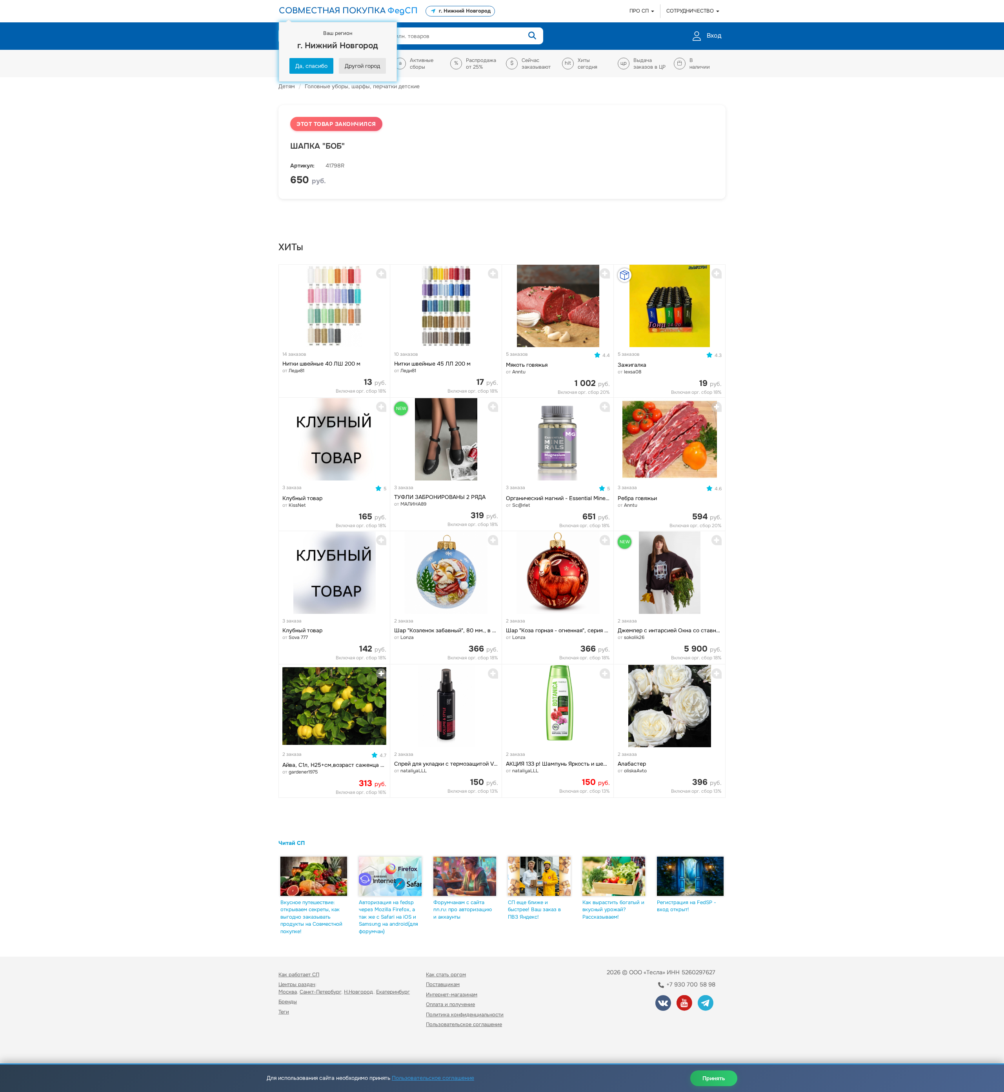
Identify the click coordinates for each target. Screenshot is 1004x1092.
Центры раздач (296, 984)
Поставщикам (443, 984)
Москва (287, 991)
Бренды (287, 1001)
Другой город (362, 65)
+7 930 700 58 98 (690, 984)
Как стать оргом (446, 974)
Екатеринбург (393, 991)
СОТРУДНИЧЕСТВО (690, 10)
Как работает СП (298, 974)
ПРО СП (639, 10)
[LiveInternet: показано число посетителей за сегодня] (295, 1047)
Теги (283, 1011)
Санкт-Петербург (320, 991)
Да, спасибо (311, 65)
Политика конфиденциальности (465, 1014)
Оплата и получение (450, 1004)
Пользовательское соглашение (464, 1024)
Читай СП (291, 842)
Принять (713, 1078)
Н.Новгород (358, 991)
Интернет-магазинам (451, 994)
